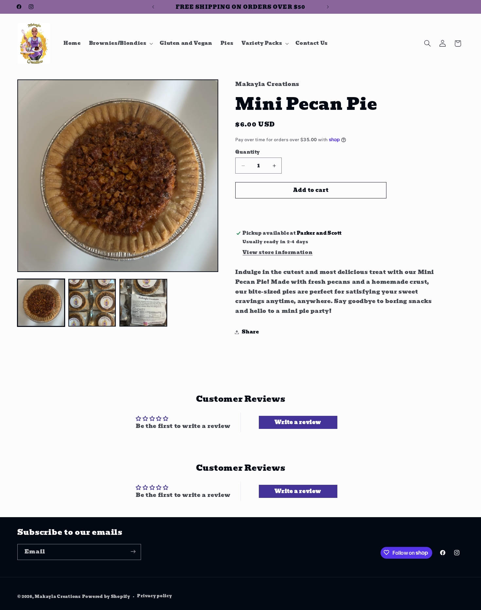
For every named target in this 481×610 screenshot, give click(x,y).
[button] (120, 43)
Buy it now (311, 210)
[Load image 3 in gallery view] (143, 303)
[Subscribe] (132, 552)
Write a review (298, 422)
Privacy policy (154, 596)
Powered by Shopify (106, 596)
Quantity (247, 152)
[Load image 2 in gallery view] (92, 303)
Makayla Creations (58, 596)
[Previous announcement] (153, 6)
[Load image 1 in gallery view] (41, 303)
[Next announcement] (328, 6)
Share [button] (250, 332)
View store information (277, 252)
